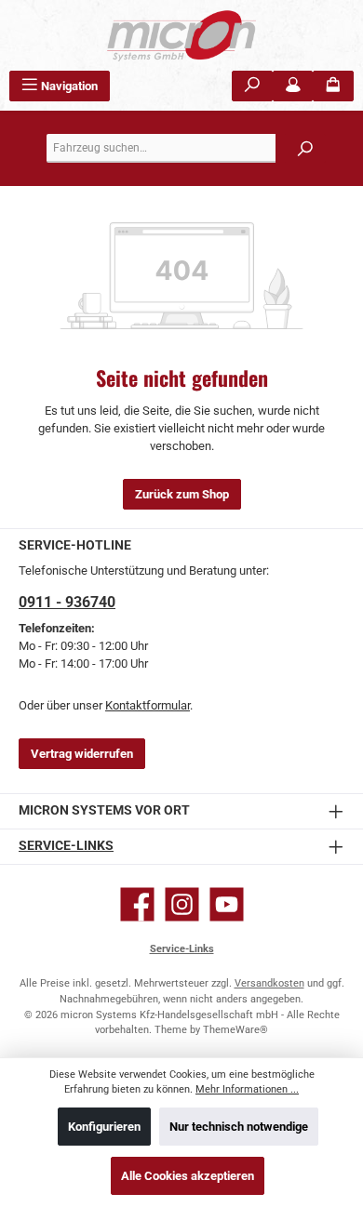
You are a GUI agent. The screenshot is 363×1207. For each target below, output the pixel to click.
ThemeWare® (235, 1030)
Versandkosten (269, 983)
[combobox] (186, 148)
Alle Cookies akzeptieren (187, 1176)
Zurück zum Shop (182, 494)
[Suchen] (252, 86)
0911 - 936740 (67, 602)
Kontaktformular (147, 705)
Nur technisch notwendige (238, 1127)
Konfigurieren (104, 1127)
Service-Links (66, 846)
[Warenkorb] (333, 86)
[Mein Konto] (293, 86)
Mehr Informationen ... (247, 1089)
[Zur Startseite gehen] (181, 35)
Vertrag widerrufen (82, 754)
